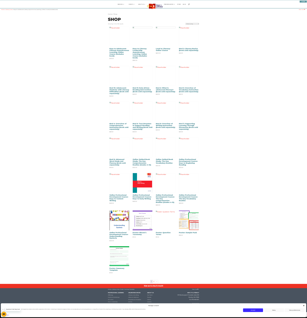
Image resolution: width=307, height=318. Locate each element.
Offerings (110, 295)
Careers (149, 302)
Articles (130, 302)
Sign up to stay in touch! (153, 286)
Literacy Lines (115, 289)
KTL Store (110, 299)
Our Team (150, 295)
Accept (253, 310)
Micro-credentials (113, 302)
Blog (184, 4)
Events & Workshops (114, 297)
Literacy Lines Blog (133, 295)
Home (110, 14)
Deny (274, 310)
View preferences (294, 310)
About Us (141, 4)
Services (120, 4)
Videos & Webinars (133, 297)
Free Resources (168, 4)
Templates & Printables (134, 299)
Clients (149, 299)
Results (149, 297)
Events (131, 4)
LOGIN (303, 1)
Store (179, 4)
